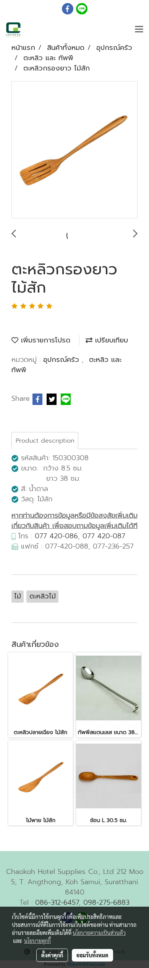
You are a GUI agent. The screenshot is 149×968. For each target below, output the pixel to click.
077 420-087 (104, 536)
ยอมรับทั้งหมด (92, 955)
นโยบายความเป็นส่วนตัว (99, 932)
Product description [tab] (45, 440)
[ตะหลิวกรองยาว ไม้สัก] (74, 150)
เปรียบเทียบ (110, 340)
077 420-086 (56, 536)
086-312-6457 (57, 902)
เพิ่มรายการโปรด (44, 340)
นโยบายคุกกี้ (37, 940)
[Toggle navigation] (139, 29)
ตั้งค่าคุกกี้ (52, 955)
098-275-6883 (106, 902)
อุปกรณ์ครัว (62, 359)
